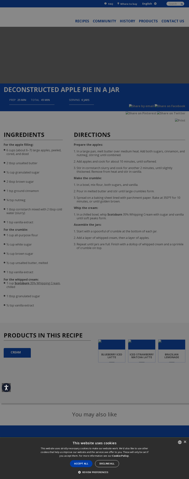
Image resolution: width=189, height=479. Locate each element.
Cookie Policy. (120, 455)
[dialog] (94, 458)
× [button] (184, 442)
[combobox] (180, 442)
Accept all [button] (81, 463)
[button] (94, 472)
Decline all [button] (106, 463)
